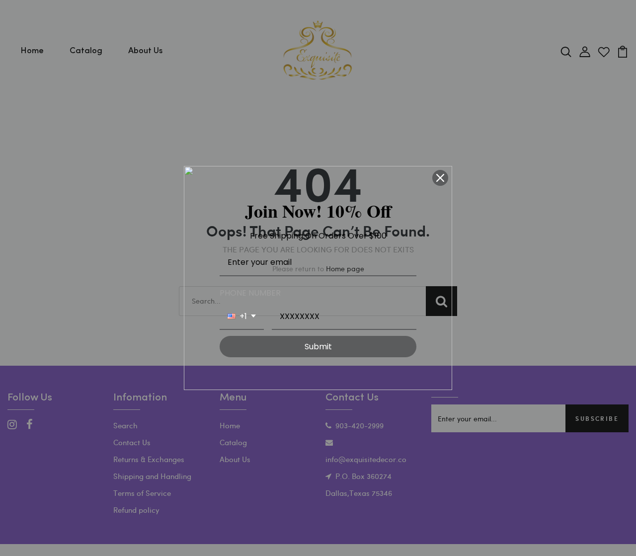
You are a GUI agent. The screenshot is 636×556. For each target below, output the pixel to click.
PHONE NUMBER (250, 293)
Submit (318, 346)
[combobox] (242, 317)
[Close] (440, 178)
